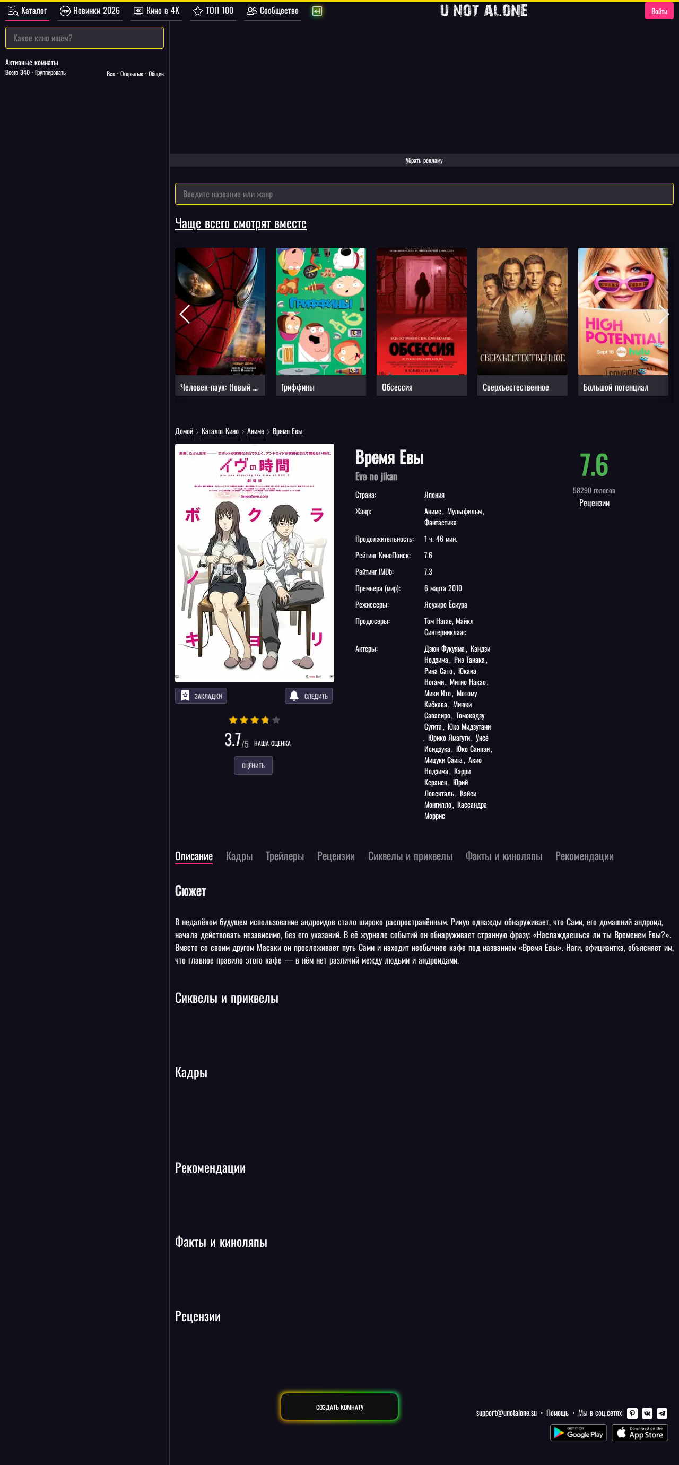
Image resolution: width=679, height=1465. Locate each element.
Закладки (208, 695)
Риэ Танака (469, 659)
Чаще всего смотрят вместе (241, 222)
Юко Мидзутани (468, 726)
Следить (316, 695)
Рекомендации (210, 1166)
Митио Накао (468, 681)
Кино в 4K (161, 10)
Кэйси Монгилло (450, 798)
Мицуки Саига (444, 759)
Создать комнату (339, 1406)
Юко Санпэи (473, 748)
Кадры (191, 1071)
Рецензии (198, 1315)
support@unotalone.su (506, 1412)
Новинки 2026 (95, 10)
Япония (434, 494)
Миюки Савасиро (448, 709)
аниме (433, 510)
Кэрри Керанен (447, 776)
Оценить (253, 765)
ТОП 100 (218, 10)
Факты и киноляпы (221, 1241)
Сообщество (278, 10)
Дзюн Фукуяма (445, 648)
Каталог (33, 10)
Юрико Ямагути (449, 737)
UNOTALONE (484, 10)
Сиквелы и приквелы (226, 997)
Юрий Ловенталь (446, 787)
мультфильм (464, 510)
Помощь (557, 1412)
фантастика (440, 521)
